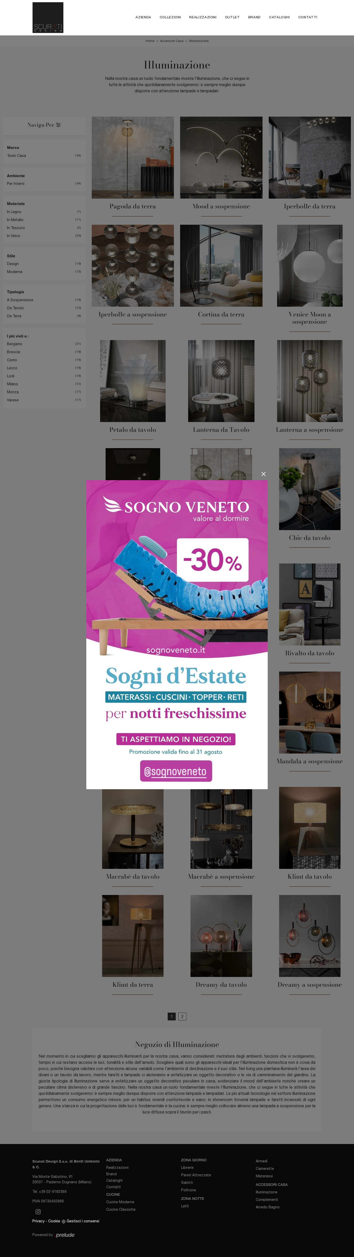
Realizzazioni (202, 17)
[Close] (263, 474)
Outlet (232, 17)
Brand (254, 17)
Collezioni (170, 17)
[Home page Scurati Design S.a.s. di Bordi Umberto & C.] (57, 17)
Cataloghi (279, 17)
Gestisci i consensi (83, 1221)
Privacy (38, 1221)
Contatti (307, 17)
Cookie (54, 1221)
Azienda (143, 17)
